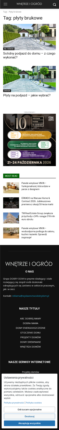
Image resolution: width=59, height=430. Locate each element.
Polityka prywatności (14, 402)
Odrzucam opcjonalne (30, 409)
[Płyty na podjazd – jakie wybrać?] (29, 79)
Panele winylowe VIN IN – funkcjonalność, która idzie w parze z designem (36, 186)
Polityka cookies (34, 402)
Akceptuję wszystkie (29, 423)
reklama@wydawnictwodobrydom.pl (30, 295)
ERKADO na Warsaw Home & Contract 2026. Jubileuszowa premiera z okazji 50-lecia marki (37, 201)
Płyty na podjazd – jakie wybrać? (27, 95)
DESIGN (7, 91)
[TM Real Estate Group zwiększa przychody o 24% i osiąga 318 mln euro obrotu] (11, 217)
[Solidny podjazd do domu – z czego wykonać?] (29, 37)
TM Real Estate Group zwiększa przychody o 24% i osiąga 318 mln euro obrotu (38, 216)
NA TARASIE (9, 49)
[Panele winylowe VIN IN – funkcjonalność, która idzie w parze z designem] (11, 187)
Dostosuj (29, 416)
